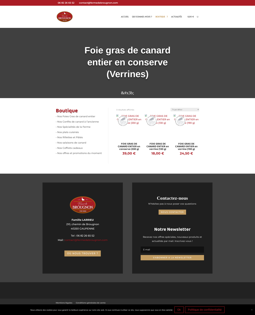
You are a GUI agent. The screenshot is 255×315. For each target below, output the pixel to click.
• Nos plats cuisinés (67, 132)
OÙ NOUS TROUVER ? (82, 253)
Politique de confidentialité (205, 309)
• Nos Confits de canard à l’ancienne (77, 121)
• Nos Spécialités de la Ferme (73, 126)
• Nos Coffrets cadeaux (69, 148)
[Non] (251, 309)
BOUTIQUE (160, 17)
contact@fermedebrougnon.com (86, 240)
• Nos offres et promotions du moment (79, 153)
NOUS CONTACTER (172, 212)
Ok (179, 309)
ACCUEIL (125, 17)
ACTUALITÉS (176, 17)
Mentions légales (64, 303)
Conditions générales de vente (91, 303)
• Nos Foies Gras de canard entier (75, 116)
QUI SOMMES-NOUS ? (142, 17)
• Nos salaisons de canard (71, 142)
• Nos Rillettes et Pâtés (69, 137)
